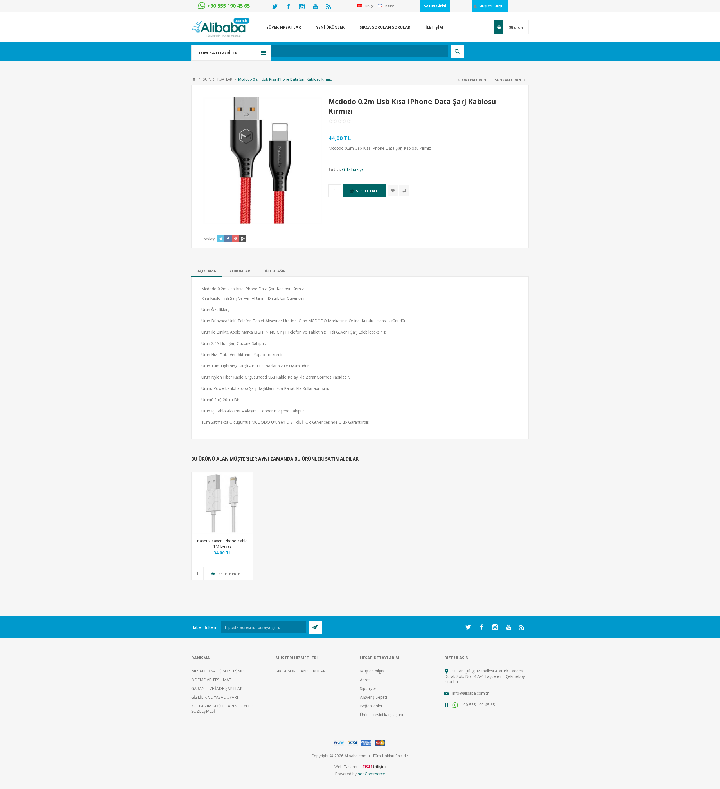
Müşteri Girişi (490, 5)
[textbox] (330, 51)
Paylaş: (209, 238)
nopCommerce (371, 773)
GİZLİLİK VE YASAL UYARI (214, 697)
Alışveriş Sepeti (373, 697)
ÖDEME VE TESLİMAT (211, 679)
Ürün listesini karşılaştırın (382, 714)
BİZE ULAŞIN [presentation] (275, 270)
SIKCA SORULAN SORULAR (300, 671)
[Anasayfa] (194, 79)
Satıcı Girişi (435, 5)
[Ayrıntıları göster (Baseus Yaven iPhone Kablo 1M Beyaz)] (222, 503)
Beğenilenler (371, 705)
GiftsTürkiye (353, 169)
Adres (365, 679)
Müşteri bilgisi (372, 671)
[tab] (206, 271)
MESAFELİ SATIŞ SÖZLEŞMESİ (219, 671)
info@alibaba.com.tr (470, 693)
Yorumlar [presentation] (240, 270)
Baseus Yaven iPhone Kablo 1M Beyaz (222, 543)
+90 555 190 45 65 (477, 704)
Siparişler (368, 688)
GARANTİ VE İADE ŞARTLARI (217, 688)
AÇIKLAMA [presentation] (206, 270)
